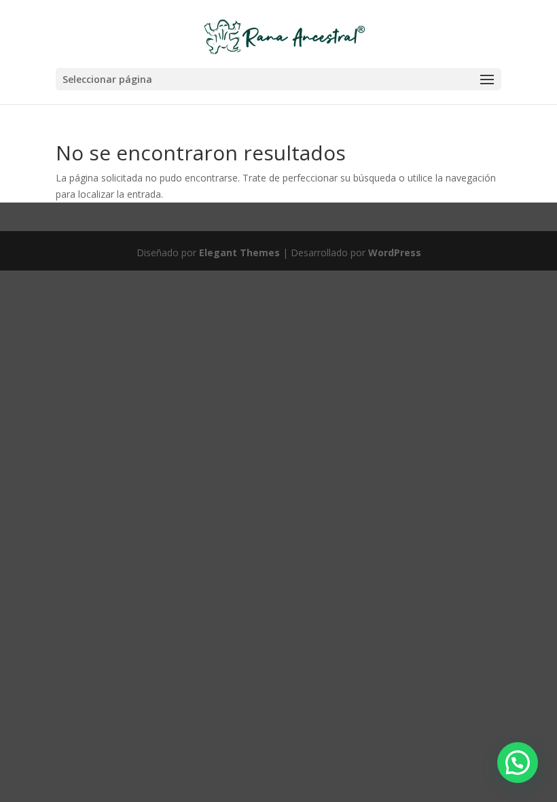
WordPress (394, 252)
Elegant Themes (239, 252)
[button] (517, 762)
